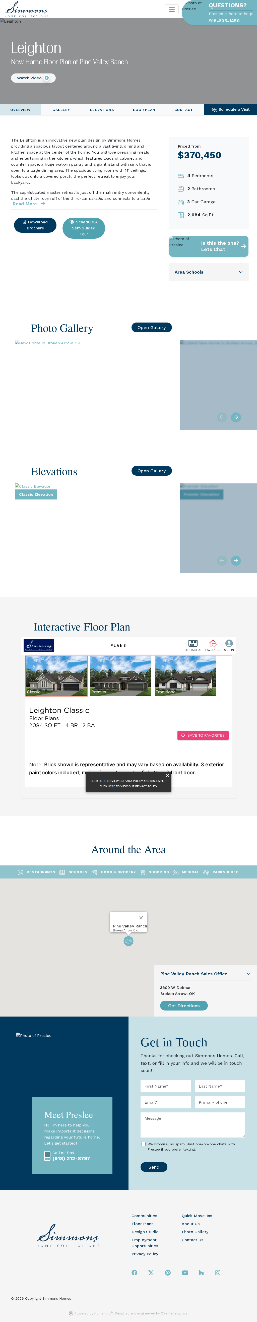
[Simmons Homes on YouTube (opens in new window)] (185, 1273)
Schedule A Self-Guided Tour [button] (85, 228)
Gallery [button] (61, 110)
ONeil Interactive (174, 1313)
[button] (33, 78)
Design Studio (145, 1231)
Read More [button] (25, 203)
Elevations (102, 110)
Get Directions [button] (184, 1005)
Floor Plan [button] (143, 110)
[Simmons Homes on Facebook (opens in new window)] (134, 1273)
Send (154, 1167)
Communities (144, 1215)
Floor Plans (142, 1223)
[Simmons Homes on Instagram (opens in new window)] (217, 1273)
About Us (191, 1223)
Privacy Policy (145, 1253)
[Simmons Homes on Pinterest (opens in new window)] (168, 1273)
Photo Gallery (195, 1231)
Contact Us (192, 1239)
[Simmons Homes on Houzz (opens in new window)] (201, 1273)
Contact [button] (183, 110)
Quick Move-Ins (197, 1215)
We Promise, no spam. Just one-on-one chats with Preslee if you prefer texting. (191, 1146)
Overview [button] (20, 110)
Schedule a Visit (234, 109)
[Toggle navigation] (172, 9)
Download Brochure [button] (37, 225)
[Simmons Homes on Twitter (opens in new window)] (151, 1273)
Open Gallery (152, 327)
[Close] (141, 918)
